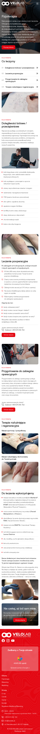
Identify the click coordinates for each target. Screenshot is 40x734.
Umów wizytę (8, 335)
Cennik (4, 697)
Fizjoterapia (5, 679)
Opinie (4, 700)
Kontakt (4, 703)
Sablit (24, 731)
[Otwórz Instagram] (8, 640)
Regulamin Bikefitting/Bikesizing (12, 706)
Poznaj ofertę (8, 47)
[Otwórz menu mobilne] (37, 3)
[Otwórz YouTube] (12, 640)
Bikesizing (5, 682)
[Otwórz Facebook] (3, 640)
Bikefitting (5, 685)
